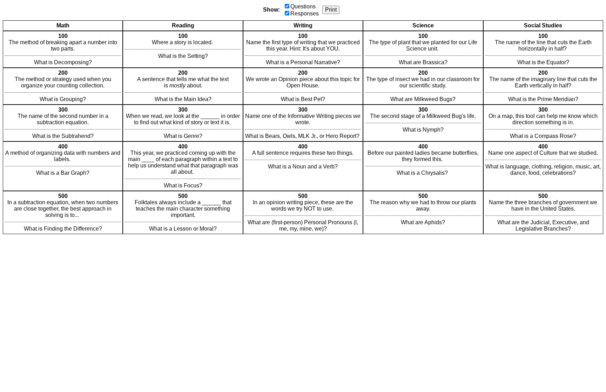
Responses (304, 13)
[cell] (63, 49)
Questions (303, 6)
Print (331, 10)
